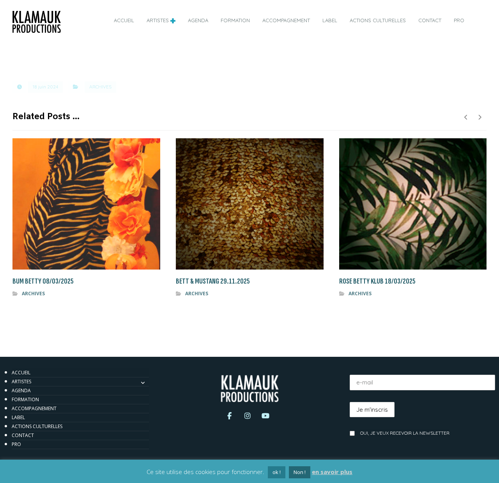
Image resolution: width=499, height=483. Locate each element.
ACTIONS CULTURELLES (37, 426)
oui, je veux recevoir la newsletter (404, 433)
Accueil (21, 372)
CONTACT (23, 435)
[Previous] (466, 117)
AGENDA (21, 390)
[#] (230, 417)
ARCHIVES (100, 87)
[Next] (479, 117)
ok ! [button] (277, 472)
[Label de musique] (36, 22)
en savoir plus (332, 472)
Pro (16, 444)
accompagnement (34, 408)
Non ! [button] (300, 472)
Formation (25, 399)
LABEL (18, 417)
